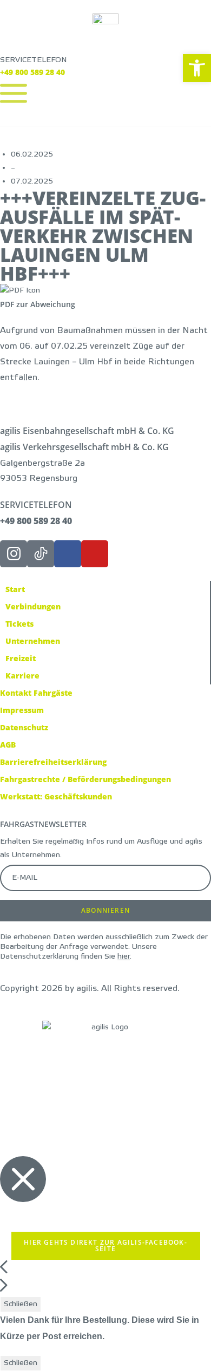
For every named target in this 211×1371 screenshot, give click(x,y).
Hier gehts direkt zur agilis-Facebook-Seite (105, 1245)
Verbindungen (33, 606)
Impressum (22, 710)
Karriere (22, 675)
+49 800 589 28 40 (32, 72)
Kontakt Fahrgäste (36, 693)
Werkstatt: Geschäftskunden (56, 796)
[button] (197, 68)
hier (123, 956)
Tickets (19, 624)
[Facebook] (67, 553)
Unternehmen (32, 641)
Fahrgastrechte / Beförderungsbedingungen (85, 779)
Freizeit (20, 658)
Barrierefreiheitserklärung (53, 762)
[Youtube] (94, 553)
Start (15, 589)
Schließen (20, 1304)
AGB (8, 744)
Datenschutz (24, 727)
